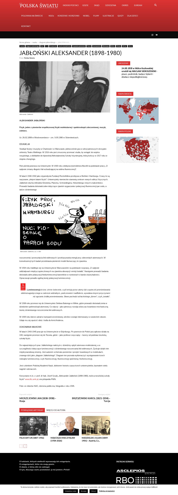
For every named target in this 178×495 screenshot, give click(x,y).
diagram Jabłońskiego (47, 42)
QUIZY (121, 16)
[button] (155, 5)
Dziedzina (53, 46)
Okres (118, 46)
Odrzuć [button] (93, 491)
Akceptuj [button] (83, 491)
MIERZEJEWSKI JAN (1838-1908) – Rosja (37, 399)
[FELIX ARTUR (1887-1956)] (33, 426)
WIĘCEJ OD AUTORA (55, 410)
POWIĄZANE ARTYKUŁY (32, 410)
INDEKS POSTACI (71, 5)
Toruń (89, 46)
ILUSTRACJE (108, 16)
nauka (34, 42)
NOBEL (86, 16)
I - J (47, 46)
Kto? (42, 46)
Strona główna (24, 42)
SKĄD (96, 5)
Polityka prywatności (107, 491)
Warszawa (106, 46)
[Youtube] (157, 34)
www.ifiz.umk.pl (31, 379)
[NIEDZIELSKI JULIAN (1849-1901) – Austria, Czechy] (96, 426)
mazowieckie (97, 46)
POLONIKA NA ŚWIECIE (32, 16)
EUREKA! (138, 5)
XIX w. (124, 46)
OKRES (125, 5)
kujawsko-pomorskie (79, 46)
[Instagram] (152, 34)
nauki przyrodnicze (64, 46)
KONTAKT (26, 26)
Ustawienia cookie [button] (70, 491)
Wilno (113, 46)
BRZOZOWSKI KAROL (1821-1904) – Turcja (91, 399)
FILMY (96, 16)
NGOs (51, 16)
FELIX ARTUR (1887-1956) (31, 437)
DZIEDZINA (110, 5)
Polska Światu (29, 58)
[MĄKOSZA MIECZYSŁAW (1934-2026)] (65, 426)
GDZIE (85, 5)
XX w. (130, 46)
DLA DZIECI (132, 16)
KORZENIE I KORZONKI (68, 16)
